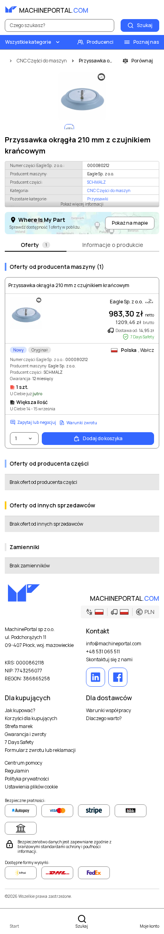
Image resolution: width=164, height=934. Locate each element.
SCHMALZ (96, 182)
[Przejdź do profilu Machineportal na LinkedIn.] (95, 677)
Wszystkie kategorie (28, 42)
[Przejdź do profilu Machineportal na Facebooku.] (117, 677)
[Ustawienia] (135, 9)
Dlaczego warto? (104, 718)
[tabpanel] (82, 415)
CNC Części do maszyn (108, 190)
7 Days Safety (19, 742)
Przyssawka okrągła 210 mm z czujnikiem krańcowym (68, 285)
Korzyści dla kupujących (31, 718)
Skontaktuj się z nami (109, 659)
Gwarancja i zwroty (25, 734)
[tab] (35, 245)
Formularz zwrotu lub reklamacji (40, 750)
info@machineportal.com (113, 644)
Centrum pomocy (23, 763)
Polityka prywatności (27, 779)
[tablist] (82, 245)
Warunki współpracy (108, 710)
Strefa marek (19, 726)
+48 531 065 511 (103, 652)
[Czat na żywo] (152, 9)
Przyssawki (97, 199)
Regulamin (17, 771)
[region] (82, 96)
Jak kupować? (20, 710)
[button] (120, 612)
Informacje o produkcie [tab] (112, 245)
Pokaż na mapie (130, 222)
